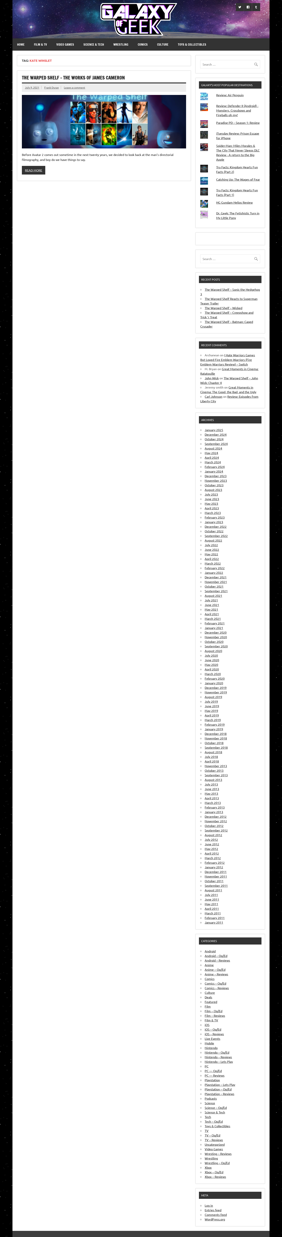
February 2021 (215, 623)
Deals (208, 997)
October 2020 (214, 641)
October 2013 (214, 770)
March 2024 (213, 462)
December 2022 (216, 526)
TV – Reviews (214, 1140)
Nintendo (211, 1048)
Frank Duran (51, 87)
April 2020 (212, 669)
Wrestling (120, 44)
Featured (211, 1002)
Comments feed (216, 1214)
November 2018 (216, 738)
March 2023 (213, 513)
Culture (162, 44)
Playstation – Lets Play (220, 1084)
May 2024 (211, 453)
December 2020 (216, 632)
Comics (143, 44)
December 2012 (216, 816)
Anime (209, 965)
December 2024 (216, 434)
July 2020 (211, 655)
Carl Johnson (213, 396)
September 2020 (216, 646)
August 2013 (213, 780)
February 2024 (215, 467)
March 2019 (213, 720)
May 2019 (211, 710)
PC (207, 1066)
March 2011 (213, 913)
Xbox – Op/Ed (214, 1172)
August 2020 (213, 651)
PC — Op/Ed (213, 1071)
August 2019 (213, 697)
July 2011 (211, 895)
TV (207, 1130)
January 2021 (214, 628)
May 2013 (211, 793)
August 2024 (213, 448)
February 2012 (215, 862)
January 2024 (214, 471)
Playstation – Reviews (219, 1094)
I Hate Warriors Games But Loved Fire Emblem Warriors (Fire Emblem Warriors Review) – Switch (227, 359)
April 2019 (212, 715)
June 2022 (212, 549)
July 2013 (211, 784)
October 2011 (214, 881)
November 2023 (216, 480)
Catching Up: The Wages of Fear (238, 179)
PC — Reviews (214, 1075)
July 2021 (211, 600)
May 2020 (211, 664)
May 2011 (211, 904)
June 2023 (212, 499)
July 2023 (211, 494)
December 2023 (216, 476)
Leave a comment (74, 87)
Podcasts (211, 1098)
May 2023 (211, 503)
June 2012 (212, 844)
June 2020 (212, 660)
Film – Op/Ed (213, 1011)
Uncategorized (215, 1144)
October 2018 (214, 743)
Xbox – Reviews (215, 1177)
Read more (33, 170)
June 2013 (212, 789)
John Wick (212, 378)
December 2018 (216, 733)
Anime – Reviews (216, 974)
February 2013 (215, 807)
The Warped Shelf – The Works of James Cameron (73, 77)
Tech (208, 1117)
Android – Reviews (217, 960)
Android (210, 951)
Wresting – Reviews (218, 1153)
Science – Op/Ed (216, 1107)
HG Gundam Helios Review (234, 202)
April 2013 (212, 798)
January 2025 (214, 430)
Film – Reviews (215, 1015)
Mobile (209, 1043)
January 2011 (214, 922)
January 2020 (214, 683)
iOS (207, 1025)
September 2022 (216, 536)
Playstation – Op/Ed (218, 1089)
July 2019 (211, 701)
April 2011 (212, 908)
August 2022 (213, 540)
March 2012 (213, 858)
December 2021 (216, 577)
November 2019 (216, 692)
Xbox (208, 1167)
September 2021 (216, 591)
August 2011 (213, 890)
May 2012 (211, 849)
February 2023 (215, 517)
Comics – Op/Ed (215, 983)
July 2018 (211, 757)
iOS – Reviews (214, 1034)
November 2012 (216, 821)
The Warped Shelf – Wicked (223, 308)
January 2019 (214, 729)
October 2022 (214, 531)
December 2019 (216, 687)
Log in (209, 1205)
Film (208, 1006)
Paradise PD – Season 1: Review (238, 122)
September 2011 (216, 885)
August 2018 (213, 752)
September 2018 (216, 747)
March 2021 (213, 618)
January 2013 (214, 812)
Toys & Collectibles (192, 44)
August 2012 (213, 835)
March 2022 (213, 563)
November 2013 (216, 766)
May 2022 (211, 554)
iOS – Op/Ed (213, 1029)
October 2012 (214, 826)
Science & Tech (93, 44)
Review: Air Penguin (230, 95)
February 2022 (215, 568)
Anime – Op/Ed (215, 969)
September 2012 (216, 830)
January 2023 (214, 522)
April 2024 (212, 457)
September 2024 (216, 444)
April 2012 (212, 853)
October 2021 (214, 586)
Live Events (212, 1038)
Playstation (212, 1080)
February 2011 (215, 918)
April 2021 (212, 614)
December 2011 (216, 872)
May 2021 (211, 609)
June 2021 (212, 605)
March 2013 (213, 803)
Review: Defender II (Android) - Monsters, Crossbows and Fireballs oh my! (237, 110)
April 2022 (212, 559)
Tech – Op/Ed (214, 1121)
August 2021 (213, 595)
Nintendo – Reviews (218, 1057)
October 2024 (214, 439)
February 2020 (215, 678)
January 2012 (214, 867)
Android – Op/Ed (216, 956)
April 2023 (212, 508)
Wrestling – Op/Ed (217, 1163)
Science (210, 1103)
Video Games (65, 44)
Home (21, 44)
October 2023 (214, 485)
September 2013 (216, 775)
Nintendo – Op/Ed (217, 1052)
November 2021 (216, 582)
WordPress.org (215, 1219)
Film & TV (40, 44)
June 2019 (212, 706)
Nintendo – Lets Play (219, 1061)
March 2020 (213, 674)
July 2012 (211, 839)
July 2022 (211, 545)
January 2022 (214, 572)
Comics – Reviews (217, 988)
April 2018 (212, 761)
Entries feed (213, 1210)
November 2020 (216, 637)
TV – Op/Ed (212, 1135)
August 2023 (213, 490)
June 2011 (212, 899)
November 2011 (216, 876)
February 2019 (215, 724)
